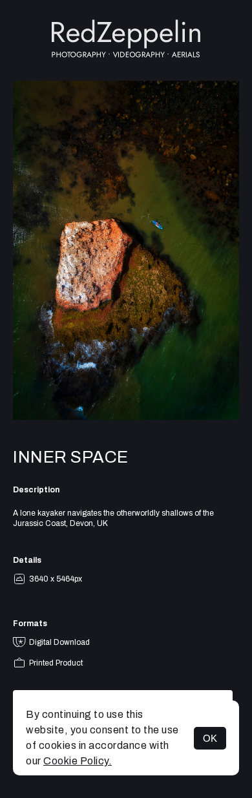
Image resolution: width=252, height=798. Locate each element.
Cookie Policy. (77, 760)
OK (210, 738)
